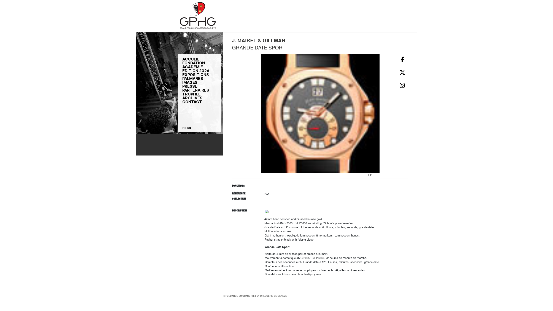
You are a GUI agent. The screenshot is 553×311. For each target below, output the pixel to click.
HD (370, 175)
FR (184, 128)
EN (189, 128)
